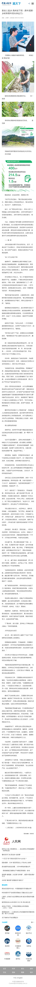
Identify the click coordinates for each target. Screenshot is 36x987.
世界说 (29, 946)
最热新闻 (4, 885)
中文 (14, 978)
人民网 (16, 841)
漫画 (13, 972)
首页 (4, 968)
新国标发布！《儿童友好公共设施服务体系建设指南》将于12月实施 (18, 912)
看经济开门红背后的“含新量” (11, 854)
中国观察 (7, 959)
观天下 (17, 3)
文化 (4, 972)
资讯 (22, 968)
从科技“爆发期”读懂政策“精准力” (13, 880)
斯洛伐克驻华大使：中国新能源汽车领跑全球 (16, 888)
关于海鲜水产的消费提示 (10, 917)
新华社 (18, 959)
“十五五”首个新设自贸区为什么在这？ (14, 858)
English (20, 978)
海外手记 (29, 933)
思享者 (7, 933)
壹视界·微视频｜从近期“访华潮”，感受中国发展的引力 (18, 875)
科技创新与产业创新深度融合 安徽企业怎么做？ (17, 892)
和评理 (7, 946)
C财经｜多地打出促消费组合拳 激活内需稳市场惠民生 (18, 897)
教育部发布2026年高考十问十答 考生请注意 (16, 902)
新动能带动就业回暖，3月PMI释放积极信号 (16, 866)
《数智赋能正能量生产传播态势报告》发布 (16, 870)
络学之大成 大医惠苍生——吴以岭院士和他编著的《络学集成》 (18, 849)
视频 (22, 972)
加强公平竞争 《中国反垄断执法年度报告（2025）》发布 (15, 907)
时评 (13, 968)
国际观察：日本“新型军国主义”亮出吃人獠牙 (16, 862)
